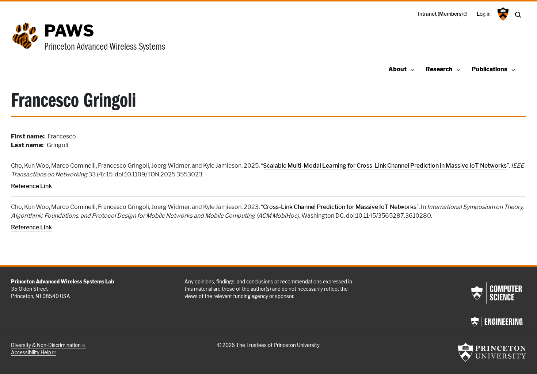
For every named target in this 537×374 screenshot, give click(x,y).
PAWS (69, 31)
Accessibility (31, 352)
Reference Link (31, 186)
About (397, 69)
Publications (489, 69)
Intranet (440, 14)
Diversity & (46, 345)
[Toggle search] (518, 14)
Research (439, 69)
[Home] (27, 41)
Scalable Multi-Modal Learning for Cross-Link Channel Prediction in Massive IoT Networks (385, 165)
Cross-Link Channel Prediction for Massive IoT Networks (339, 206)
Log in (484, 14)
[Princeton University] (502, 14)
